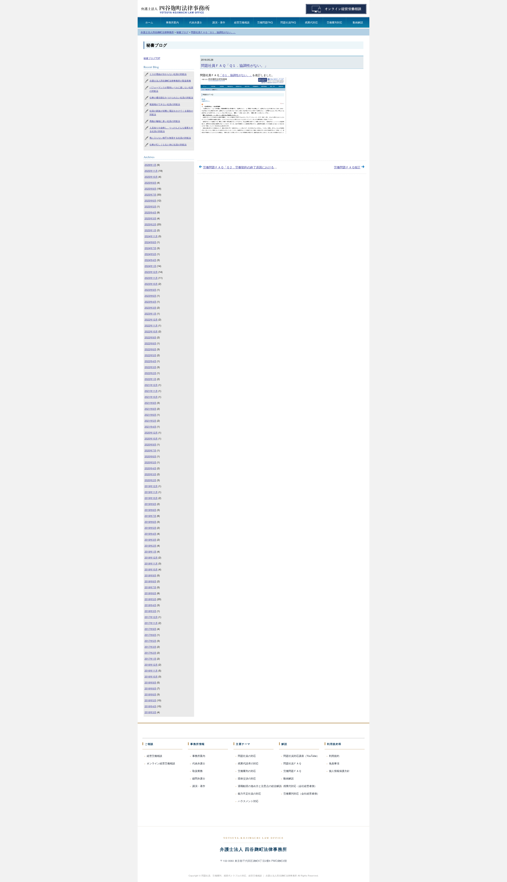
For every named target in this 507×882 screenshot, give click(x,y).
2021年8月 (150, 408)
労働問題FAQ (265, 22)
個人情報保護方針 (339, 771)
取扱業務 (197, 771)
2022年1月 (150, 379)
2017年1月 (150, 658)
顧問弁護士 (198, 778)
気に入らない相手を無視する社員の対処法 (170, 137)
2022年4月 (150, 361)
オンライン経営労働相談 (161, 763)
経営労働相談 (242, 22)
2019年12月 (151, 486)
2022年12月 (151, 319)
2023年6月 (150, 295)
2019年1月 (150, 551)
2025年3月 (150, 218)
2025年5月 (150, 206)
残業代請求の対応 (248, 763)
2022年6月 (150, 349)
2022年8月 (150, 343)
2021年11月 (151, 391)
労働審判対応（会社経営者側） (301, 793)
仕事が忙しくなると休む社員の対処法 (168, 144)
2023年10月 (151, 283)
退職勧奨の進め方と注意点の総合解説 (260, 786)
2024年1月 (150, 266)
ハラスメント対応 (248, 801)
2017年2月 (150, 652)
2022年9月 (150, 337)
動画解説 (358, 22)
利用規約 (334, 756)
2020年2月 (150, 480)
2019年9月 (150, 504)
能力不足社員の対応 (249, 793)
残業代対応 (311, 22)
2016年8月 (150, 688)
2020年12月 (151, 432)
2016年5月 (150, 700)
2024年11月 (151, 236)
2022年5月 (150, 355)
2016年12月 (151, 664)
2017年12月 (151, 617)
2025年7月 (150, 194)
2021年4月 (150, 426)
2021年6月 (150, 414)
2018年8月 (150, 581)
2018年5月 (150, 599)
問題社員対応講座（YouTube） (301, 756)
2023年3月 (150, 307)
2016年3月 (150, 712)
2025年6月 (150, 200)
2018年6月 (150, 593)
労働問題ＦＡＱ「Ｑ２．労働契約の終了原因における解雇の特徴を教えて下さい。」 (259, 167)
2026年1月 (150, 164)
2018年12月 (151, 557)
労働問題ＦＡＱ (292, 771)
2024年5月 (150, 254)
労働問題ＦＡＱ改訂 (347, 167)
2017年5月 (150, 640)
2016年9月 (150, 682)
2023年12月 (151, 272)
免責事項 (334, 763)
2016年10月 (151, 676)
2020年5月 (150, 462)
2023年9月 (150, 289)
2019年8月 (150, 510)
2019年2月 (150, 545)
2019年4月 (150, 533)
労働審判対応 (334, 22)
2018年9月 (150, 575)
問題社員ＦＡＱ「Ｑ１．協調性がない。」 (234, 65)
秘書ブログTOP (152, 58)
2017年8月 (150, 634)
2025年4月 (150, 212)
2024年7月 (150, 248)
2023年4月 (150, 301)
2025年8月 (150, 188)
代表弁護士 (195, 22)
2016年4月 (150, 706)
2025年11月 (151, 170)
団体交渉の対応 (247, 778)
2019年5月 (150, 527)
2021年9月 (150, 402)
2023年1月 (150, 313)
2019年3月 (150, 539)
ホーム (149, 22)
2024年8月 (150, 242)
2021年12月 (151, 385)
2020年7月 (150, 450)
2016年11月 (151, 670)
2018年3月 (150, 611)
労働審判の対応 (247, 771)
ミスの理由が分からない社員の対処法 (168, 74)
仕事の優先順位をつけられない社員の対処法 (171, 97)
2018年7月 (150, 587)
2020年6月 (150, 456)
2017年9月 (150, 629)
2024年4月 (150, 260)
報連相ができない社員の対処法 (165, 104)
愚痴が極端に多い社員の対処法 (165, 121)
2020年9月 (150, 444)
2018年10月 (151, 569)
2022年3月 (150, 367)
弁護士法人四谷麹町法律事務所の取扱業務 (170, 80)
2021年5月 (150, 420)
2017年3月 (150, 646)
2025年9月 (150, 182)
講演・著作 (218, 22)
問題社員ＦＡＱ (292, 763)
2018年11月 (151, 563)
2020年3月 (150, 474)
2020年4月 (150, 468)
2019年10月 (151, 498)
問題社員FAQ (288, 22)
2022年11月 (151, 325)
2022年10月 (151, 331)
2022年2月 (150, 373)
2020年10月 (151, 438)
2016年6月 (150, 694)
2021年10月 (151, 396)
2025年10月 (151, 176)
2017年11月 (151, 623)
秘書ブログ (156, 45)
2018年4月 (150, 605)
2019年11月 (151, 492)
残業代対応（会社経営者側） (300, 786)
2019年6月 (150, 521)
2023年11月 (151, 277)
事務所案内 (172, 22)
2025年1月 (150, 230)
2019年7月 (150, 515)
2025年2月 (150, 224)
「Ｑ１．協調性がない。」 (235, 75)
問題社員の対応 (247, 756)
